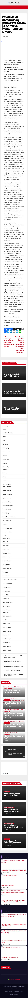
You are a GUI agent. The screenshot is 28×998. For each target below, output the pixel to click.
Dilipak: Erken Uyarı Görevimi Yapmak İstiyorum (12, 692)
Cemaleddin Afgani (8, 505)
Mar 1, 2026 (8, 845)
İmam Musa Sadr (7, 520)
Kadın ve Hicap (7, 631)
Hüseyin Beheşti (7, 560)
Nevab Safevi (6, 591)
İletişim (21, 991)
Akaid (4, 429)
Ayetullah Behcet (7, 498)
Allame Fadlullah (7, 490)
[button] (25, 7)
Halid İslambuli (6, 549)
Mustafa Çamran (7, 587)
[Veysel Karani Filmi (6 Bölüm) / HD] (14, 950)
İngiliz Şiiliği (6, 448)
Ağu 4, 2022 (8, 717)
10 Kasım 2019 (6, 928)
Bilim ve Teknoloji (7, 616)
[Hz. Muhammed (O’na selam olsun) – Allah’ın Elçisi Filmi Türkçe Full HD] (14, 917)
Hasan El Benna (7, 553)
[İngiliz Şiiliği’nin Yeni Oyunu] (14, 878)
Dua (4, 440)
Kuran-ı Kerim (6, 451)
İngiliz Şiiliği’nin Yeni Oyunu (7, 885)
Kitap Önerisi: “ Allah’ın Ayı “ (13, 737)
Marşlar (4, 480)
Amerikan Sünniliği (8, 432)
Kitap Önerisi (6, 635)
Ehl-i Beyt (5, 444)
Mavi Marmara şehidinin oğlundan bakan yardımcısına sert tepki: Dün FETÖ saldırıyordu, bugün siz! (19, 344)
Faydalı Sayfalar (7, 426)
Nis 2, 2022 (8, 740)
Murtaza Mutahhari (7, 583)
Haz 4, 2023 (8, 694)
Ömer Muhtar (6, 595)
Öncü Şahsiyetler (7, 484)
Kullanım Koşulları (8, 991)
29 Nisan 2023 (6, 872)
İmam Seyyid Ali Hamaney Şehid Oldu (12, 842)
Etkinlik (4, 473)
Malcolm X (5, 572)
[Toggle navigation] (14, 7)
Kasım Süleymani (7, 568)
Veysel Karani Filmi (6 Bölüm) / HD (9, 957)
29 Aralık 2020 (6, 887)
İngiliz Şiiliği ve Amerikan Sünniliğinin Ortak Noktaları (13, 870)
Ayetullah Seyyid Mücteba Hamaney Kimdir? (12, 811)
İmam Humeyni (6, 513)
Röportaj (5, 455)
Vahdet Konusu (7, 646)
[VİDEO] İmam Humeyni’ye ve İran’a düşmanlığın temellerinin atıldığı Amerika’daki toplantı (13, 901)
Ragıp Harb (6, 598)
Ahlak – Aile (6, 612)
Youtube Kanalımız (14, 994)
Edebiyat (5, 619)
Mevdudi (5, 524)
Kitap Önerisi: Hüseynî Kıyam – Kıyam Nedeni (13, 714)
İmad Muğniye (6, 564)
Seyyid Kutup (6, 606)
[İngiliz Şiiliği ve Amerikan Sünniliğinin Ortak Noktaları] (14, 863)
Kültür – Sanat (6, 467)
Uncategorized (6, 642)
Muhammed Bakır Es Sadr (9, 579)
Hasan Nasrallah (7, 557)
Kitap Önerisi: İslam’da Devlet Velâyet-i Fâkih (13, 726)
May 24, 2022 (8, 729)
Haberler (5, 463)
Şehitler (5, 535)
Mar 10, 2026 (8, 813)
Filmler (4, 476)
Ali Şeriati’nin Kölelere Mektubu (12, 670)
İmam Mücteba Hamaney (9, 517)
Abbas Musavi (6, 538)
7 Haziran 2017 (6, 959)
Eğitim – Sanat (6, 623)
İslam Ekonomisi (7, 627)
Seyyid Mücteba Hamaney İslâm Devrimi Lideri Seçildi (14, 827)
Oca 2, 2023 (8, 706)
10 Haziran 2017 (6, 944)
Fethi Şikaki (6, 545)
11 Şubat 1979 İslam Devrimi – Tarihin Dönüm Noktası (11, 410)
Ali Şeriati (5, 542)
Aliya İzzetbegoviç (7, 486)
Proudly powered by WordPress (9, 986)
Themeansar (13, 988)
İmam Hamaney (7, 509)
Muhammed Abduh (7, 528)
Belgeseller (6, 469)
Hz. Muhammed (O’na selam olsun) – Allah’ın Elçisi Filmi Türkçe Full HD (13, 925)
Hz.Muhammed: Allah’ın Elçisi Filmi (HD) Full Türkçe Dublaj (13, 941)
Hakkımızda (16, 991)
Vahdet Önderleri (7, 650)
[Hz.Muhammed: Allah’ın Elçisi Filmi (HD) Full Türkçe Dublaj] (14, 934)
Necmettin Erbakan (8, 532)
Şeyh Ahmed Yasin (7, 602)
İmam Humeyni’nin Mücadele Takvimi (13, 666)
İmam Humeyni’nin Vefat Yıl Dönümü (12, 375)
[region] (14, 768)
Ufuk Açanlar (6, 459)
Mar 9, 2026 (8, 829)
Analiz (4, 436)
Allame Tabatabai (7, 494)
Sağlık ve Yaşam (7, 638)
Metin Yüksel (6, 576)
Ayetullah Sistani (7, 501)
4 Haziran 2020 (6, 904)
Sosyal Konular (7, 610)
